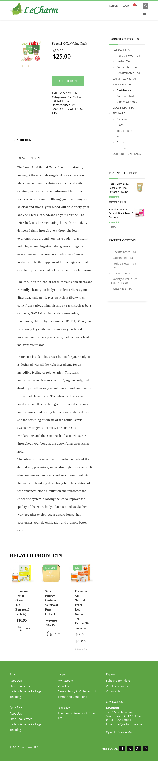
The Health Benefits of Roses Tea (77, 715)
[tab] (22, 140)
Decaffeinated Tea (128, 73)
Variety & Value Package (25, 691)
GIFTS (116, 136)
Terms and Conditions (72, 697)
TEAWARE (119, 113)
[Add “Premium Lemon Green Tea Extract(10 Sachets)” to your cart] (20, 629)
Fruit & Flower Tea (128, 55)
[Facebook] (122, 748)
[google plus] (138, 748)
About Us (16, 680)
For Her (121, 142)
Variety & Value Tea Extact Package (123, 281)
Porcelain (123, 119)
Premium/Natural (128, 96)
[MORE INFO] (28, 629)
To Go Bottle (124, 130)
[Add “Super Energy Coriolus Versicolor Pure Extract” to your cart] (50, 633)
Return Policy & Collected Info (77, 691)
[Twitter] (130, 748)
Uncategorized (61, 105)
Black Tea (64, 708)
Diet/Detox (74, 97)
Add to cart (68, 81)
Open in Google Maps (120, 732)
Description (22, 140)
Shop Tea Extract (21, 686)
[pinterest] (145, 748)
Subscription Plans (118, 680)
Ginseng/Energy (127, 102)
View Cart (64, 686)
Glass (120, 125)
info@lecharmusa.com (130, 724)
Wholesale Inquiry (118, 686)
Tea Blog (15, 697)
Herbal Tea (124, 61)
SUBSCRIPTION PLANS (127, 154)
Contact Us (113, 691)
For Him (122, 148)
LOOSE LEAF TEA (123, 107)
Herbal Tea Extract (124, 273)
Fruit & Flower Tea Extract (122, 265)
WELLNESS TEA (122, 84)
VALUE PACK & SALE (66, 107)
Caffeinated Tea (127, 67)
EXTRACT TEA (60, 101)
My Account (65, 680)
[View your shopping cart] (136, 5)
